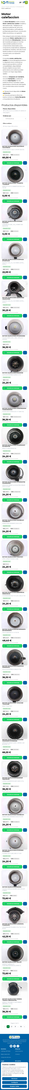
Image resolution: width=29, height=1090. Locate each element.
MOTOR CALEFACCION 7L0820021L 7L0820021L (13, 924)
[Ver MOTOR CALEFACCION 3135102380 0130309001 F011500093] (25, 757)
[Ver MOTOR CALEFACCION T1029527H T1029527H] (25, 201)
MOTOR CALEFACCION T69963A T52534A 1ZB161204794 (12, 999)
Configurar (14, 1082)
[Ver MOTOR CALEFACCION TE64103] (25, 979)
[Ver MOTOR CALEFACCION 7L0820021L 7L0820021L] (25, 942)
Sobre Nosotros (19, 1051)
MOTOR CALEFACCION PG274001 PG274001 (12, 222)
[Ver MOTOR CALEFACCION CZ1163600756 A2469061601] (25, 500)
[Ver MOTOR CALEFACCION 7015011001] (25, 572)
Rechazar (14, 1078)
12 (21, 1026)
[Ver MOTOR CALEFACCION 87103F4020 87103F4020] (25, 277)
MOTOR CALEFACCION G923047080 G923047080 (13, 298)
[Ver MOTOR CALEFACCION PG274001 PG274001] (25, 239)
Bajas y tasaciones (5, 1054)
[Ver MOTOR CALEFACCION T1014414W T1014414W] (25, 719)
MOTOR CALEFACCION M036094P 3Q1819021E (12, 778)
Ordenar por (7, 116)
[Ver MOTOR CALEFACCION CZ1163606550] (25, 352)
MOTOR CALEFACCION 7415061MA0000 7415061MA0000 (14, 409)
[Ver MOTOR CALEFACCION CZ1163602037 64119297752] (25, 462)
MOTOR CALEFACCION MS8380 (11, 887)
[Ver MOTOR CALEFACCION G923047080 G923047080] (25, 315)
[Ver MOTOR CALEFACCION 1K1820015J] (25, 388)
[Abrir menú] (20, 2)
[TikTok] (18, 1046)
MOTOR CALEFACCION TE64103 (11, 962)
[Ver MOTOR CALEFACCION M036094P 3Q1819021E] (25, 794)
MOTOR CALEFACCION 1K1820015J (12, 373)
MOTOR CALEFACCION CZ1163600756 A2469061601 (13, 482)
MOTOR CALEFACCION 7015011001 (12, 557)
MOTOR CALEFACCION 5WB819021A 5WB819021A (13, 593)
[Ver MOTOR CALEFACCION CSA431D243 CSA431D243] (25, 163)
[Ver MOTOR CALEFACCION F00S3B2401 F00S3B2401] (25, 536)
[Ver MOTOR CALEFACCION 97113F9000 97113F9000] (25, 867)
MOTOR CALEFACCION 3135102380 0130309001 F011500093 (12, 740)
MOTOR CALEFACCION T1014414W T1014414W (12, 703)
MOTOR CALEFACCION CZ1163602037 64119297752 (13, 445)
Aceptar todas (14, 1086)
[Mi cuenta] (26, 2)
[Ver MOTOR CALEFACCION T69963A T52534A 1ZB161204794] (25, 1017)
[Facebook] (14, 1046)
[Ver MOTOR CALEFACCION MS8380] (25, 903)
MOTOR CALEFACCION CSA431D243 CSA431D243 (13, 147)
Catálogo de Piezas (5, 1051)
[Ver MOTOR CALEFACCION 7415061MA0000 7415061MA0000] (25, 425)
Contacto (17, 1054)
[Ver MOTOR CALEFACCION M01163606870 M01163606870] (25, 646)
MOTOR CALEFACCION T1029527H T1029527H (12, 183)
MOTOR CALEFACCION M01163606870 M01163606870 (14, 630)
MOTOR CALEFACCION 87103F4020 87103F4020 (13, 260)
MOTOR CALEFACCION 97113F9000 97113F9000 (12, 851)
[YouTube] (11, 1046)
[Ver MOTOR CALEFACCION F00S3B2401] (25, 830)
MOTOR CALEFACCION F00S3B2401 (13, 814)
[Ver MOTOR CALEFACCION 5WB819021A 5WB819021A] (25, 609)
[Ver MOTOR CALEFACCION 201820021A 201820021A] (25, 682)
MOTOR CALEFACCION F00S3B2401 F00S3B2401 (13, 520)
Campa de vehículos (6, 1057)
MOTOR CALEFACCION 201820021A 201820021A (13, 666)
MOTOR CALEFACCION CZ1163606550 (13, 336)
